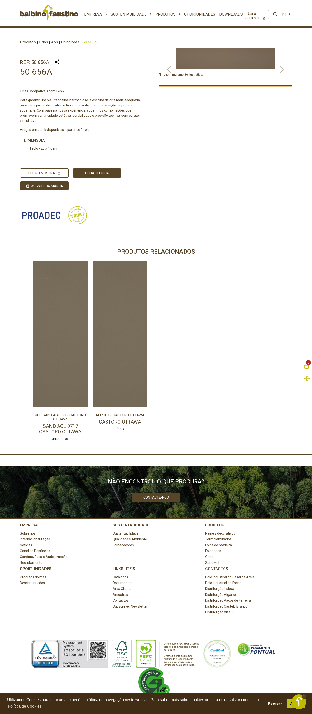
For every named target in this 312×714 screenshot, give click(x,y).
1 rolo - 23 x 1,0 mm (44, 148)
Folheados (213, 551)
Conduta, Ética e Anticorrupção (44, 557)
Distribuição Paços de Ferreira (228, 600)
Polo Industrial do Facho (223, 583)
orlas (43, 42)
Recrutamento (31, 563)
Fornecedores (123, 545)
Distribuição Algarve (220, 595)
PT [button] (284, 14)
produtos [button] (165, 14)
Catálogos (120, 577)
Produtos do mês (33, 577)
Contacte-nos (156, 497)
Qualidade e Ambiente (130, 539)
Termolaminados (218, 539)
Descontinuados (32, 583)
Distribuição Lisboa (219, 589)
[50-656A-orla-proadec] (225, 85)
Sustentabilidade (126, 533)
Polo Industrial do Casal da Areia (229, 577)
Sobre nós (28, 533)
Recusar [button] (275, 703)
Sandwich (212, 563)
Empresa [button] (93, 14)
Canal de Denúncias (35, 551)
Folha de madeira (218, 545)
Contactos (120, 600)
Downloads (231, 14)
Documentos (122, 583)
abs (54, 42)
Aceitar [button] (296, 703)
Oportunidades (199, 14)
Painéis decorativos (220, 533)
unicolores (70, 42)
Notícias (26, 545)
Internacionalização (35, 539)
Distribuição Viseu (219, 612)
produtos (28, 42)
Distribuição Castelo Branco (226, 606)
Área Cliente (254, 15)
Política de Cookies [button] (24, 706)
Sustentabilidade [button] (129, 14)
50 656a (90, 42)
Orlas (209, 557)
